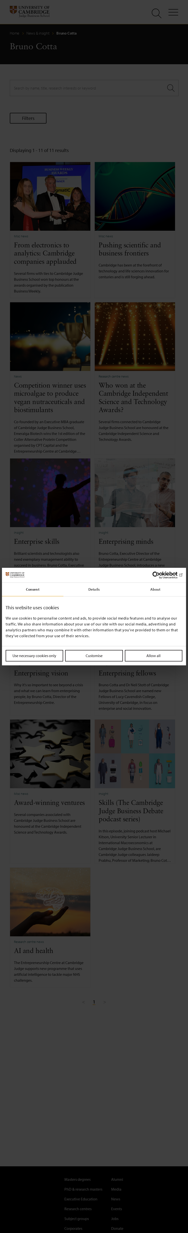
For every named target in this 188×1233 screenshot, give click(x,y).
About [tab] (155, 589)
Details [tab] (94, 589)
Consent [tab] (32, 589)
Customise (94, 655)
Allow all (153, 655)
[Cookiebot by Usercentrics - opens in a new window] (161, 575)
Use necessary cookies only (34, 655)
